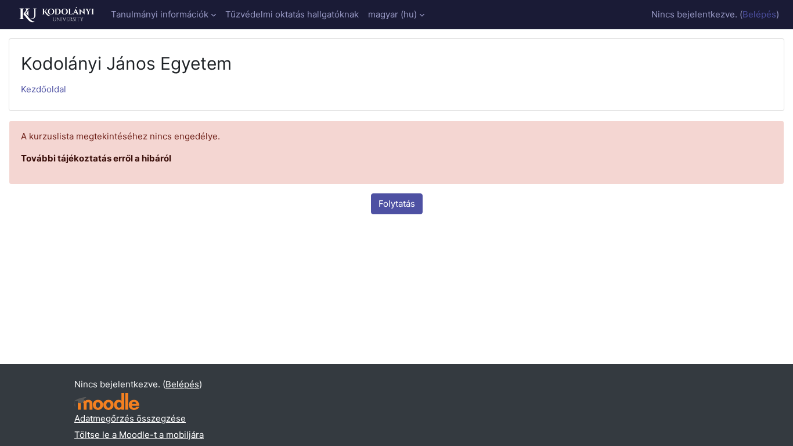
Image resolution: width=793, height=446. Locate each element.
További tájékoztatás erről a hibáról (96, 158)
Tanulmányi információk (159, 14)
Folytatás (397, 203)
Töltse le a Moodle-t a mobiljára (139, 434)
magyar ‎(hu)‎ (392, 14)
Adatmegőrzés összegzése (130, 418)
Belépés (759, 14)
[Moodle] (106, 401)
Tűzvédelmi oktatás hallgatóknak (292, 14)
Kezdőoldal (43, 89)
